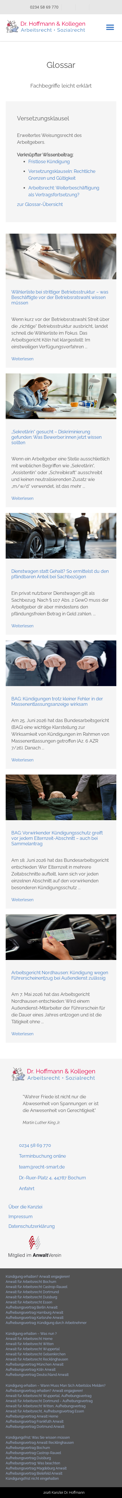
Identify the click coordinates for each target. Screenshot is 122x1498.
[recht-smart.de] (35, 1256)
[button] (110, 27)
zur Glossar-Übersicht (40, 204)
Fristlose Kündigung (49, 161)
